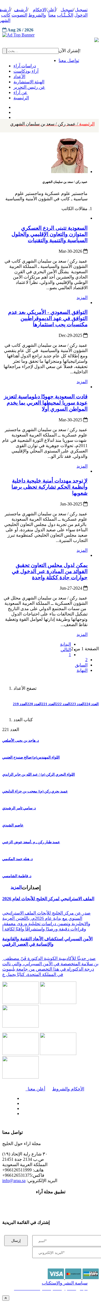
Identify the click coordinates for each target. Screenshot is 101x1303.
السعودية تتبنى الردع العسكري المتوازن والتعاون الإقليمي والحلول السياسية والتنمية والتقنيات (50, 234)
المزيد (82, 297)
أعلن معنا (35, 1088)
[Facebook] (13, 106)
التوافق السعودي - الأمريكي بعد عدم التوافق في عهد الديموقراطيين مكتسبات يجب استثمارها (48, 318)
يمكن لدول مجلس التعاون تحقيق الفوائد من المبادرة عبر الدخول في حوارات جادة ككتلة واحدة (50, 571)
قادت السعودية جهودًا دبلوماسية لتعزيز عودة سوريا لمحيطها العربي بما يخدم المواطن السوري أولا (46, 403)
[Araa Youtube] (14, 116)
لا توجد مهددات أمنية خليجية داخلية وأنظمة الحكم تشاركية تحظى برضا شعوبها (50, 487)
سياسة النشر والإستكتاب (65, 1283)
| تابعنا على (35, 1113)
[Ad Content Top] (50, 35)
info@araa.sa (14, 1180)
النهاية (82, 670)
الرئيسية (52, 123)
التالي (66, 649)
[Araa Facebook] (21, 1097)
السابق (81, 665)
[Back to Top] (5, 1298)
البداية (65, 644)
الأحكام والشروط (68, 1088)
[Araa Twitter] (14, 111)
